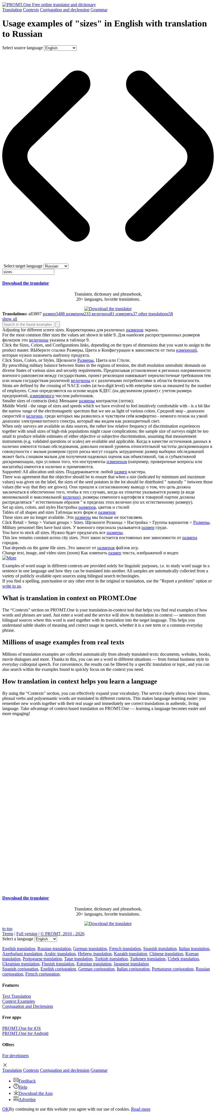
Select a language (17, 938)
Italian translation (194, 948)
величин (34, 416)
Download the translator (25, 283)
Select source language (22, 47)
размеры (87, 400)
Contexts (31, 9)
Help (23, 1087)
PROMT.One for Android (25, 1033)
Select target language (23, 266)
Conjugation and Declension (27, 1006)
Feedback (27, 1081)
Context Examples (18, 1001)
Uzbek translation (183, 958)
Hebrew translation (95, 953)
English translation (18, 948)
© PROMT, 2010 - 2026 (62, 933)
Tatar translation (78, 958)
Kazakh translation (130, 953)
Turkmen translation (147, 958)
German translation (90, 948)
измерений (186, 350)
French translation (125, 948)
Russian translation (54, 948)
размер (120, 471)
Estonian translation (93, 963)
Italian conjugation (133, 968)
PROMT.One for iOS (21, 1028)
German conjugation (96, 968)
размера (189, 537)
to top (7, 928)
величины (38, 340)
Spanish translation (160, 948)
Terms (7, 933)
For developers (15, 1055)
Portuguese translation (42, 958)
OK (5, 1109)
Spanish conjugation (20, 968)
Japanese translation (131, 963)
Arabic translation (60, 953)
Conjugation (64, 9)
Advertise (27, 1099)
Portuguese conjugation (173, 968)
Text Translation (16, 996)
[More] (9, 557)
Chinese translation (166, 953)
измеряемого (42, 395)
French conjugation (42, 974)
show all (9, 318)
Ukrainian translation (20, 963)
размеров (134, 329)
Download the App (36, 1093)
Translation (12, 9)
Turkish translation (111, 958)
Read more (140, 1109)
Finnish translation (58, 963)
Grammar (99, 9)
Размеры (85, 360)
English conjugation (58, 968)
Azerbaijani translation (22, 953)
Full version (26, 933)
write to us (11, 586)
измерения (117, 461)
